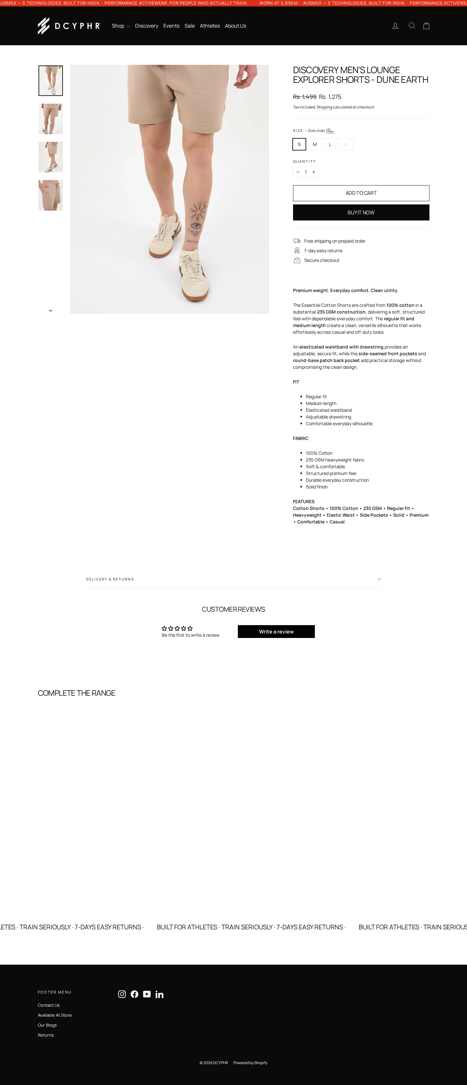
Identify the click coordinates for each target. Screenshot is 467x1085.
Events (171, 25)
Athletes (210, 25)
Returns (46, 1035)
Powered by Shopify (250, 1062)
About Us (235, 25)
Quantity (304, 161)
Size (309, 130)
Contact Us (49, 1005)
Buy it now (361, 212)
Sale (190, 25)
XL (345, 144)
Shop (118, 25)
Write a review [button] (276, 631)
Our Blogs (47, 1025)
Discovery (146, 25)
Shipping (324, 107)
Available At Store (55, 1015)
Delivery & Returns (110, 579)
